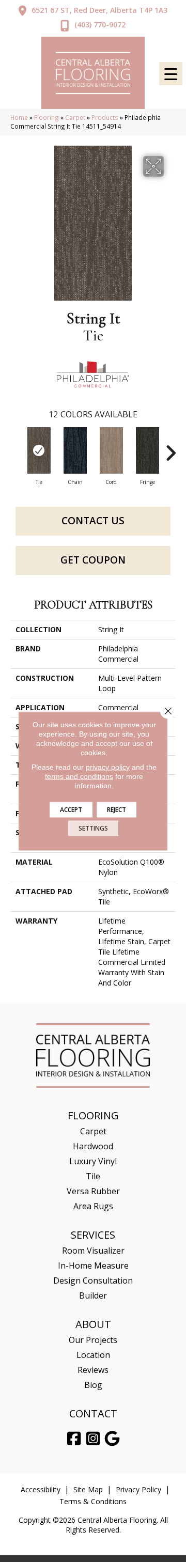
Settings (93, 828)
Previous (15, 448)
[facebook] (74, 1439)
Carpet (75, 117)
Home (19, 117)
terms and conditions (79, 776)
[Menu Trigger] (170, 73)
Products (104, 117)
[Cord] (111, 450)
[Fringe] (147, 450)
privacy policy (108, 767)
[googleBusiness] (112, 1439)
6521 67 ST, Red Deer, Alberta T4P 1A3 (99, 10)
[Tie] (39, 450)
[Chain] (75, 450)
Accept (71, 809)
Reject (116, 809)
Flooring (46, 117)
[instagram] (93, 1439)
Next (170, 448)
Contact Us (93, 520)
